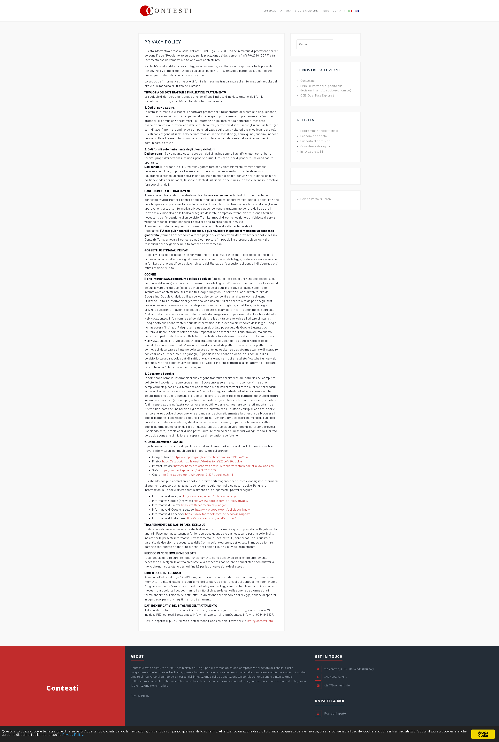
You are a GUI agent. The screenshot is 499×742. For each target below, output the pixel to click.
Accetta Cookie (483, 734)
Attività (285, 10)
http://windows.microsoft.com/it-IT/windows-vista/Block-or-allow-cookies (224, 466)
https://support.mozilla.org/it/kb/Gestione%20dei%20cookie (202, 461)
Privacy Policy (140, 695)
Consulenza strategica (315, 146)
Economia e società (313, 136)
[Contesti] (166, 10)
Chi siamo (270, 10)
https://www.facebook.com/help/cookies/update (217, 514)
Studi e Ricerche (306, 10)
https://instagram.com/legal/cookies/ (211, 518)
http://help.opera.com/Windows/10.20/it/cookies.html (197, 474)
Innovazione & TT (311, 151)
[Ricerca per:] (314, 44)
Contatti (339, 10)
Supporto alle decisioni (315, 141)
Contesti (62, 688)
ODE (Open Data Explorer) (317, 95)
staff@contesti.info (260, 620)
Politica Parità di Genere (316, 199)
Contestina (307, 80)
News (325, 10)
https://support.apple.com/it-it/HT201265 (188, 470)
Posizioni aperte (335, 713)
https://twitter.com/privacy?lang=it (203, 505)
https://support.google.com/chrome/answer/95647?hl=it (211, 457)
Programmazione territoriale (319, 130)
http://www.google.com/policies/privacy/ (208, 496)
